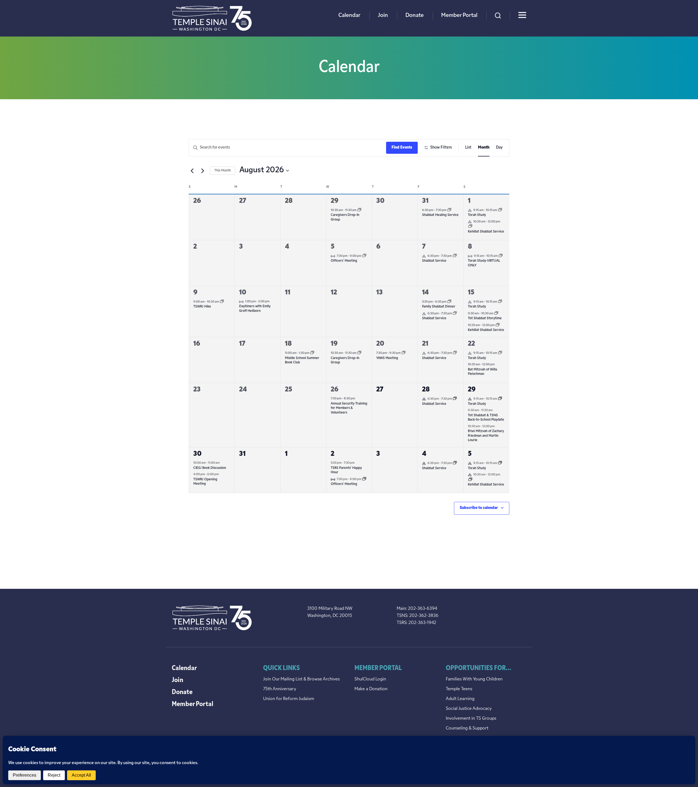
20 (380, 344)
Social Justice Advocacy (469, 709)
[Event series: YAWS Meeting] (403, 353)
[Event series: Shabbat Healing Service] (449, 210)
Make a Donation (370, 689)
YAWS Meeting (387, 358)
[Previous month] (192, 170)
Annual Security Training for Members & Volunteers (349, 408)
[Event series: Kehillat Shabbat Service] (470, 226)
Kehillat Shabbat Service (486, 231)
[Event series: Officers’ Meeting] (364, 256)
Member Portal (459, 15)
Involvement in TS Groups (471, 718)
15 (471, 293)
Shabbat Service (434, 261)
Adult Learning (460, 699)
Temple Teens (459, 689)
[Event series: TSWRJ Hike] (222, 302)
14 (425, 293)
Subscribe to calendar (479, 508)
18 (288, 344)
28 (426, 390)
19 (334, 344)
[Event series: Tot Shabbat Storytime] (496, 313)
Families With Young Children (474, 679)
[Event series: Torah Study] (500, 210)
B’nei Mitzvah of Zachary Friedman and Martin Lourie (486, 436)
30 (197, 454)
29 (334, 201)
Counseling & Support (467, 728)
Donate (414, 15)
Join (383, 15)
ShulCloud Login (370, 679)
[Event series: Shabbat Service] (455, 256)
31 (425, 201)
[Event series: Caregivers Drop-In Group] (359, 210)
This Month (222, 170)
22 (471, 344)
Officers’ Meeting (344, 261)
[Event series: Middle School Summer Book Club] (312, 353)
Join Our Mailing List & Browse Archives (301, 679)
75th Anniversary (279, 689)
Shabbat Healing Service (440, 215)
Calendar (349, 15)
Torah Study (477, 215)
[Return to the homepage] (212, 18)
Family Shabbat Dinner (438, 306)
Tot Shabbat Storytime (485, 318)
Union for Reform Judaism (288, 699)
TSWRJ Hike (202, 306)
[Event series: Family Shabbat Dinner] (449, 302)
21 (425, 344)
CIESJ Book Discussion (209, 468)
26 (334, 390)
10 (242, 293)
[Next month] (202, 170)
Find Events (402, 148)
